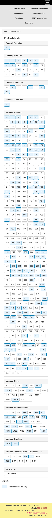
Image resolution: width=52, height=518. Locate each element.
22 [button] (13, 70)
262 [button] (37, 252)
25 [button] (24, 131)
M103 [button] (35, 426)
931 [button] (25, 354)
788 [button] (42, 336)
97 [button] (42, 168)
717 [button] (36, 322)
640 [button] (37, 294)
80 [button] (42, 159)
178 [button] (30, 215)
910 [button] (44, 345)
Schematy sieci (39, 13)
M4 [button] (30, 412)
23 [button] (19, 70)
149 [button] (12, 201)
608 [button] (31, 280)
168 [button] (36, 210)
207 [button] (31, 233)
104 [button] (41, 173)
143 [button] (24, 196)
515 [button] (25, 271)
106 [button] (12, 178)
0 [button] (6, 117)
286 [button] (31, 261)
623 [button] (13, 289)
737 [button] (42, 326)
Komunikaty (19, 13)
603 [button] (13, 280)
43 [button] (36, 140)
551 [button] (19, 275)
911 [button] (7, 350)
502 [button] (7, 271)
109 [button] (30, 178)
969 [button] (44, 359)
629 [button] (37, 289)
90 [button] (7, 168)
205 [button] (19, 233)
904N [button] (8, 400)
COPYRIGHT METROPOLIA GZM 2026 (22, 506)
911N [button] (22, 400)
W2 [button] (7, 105)
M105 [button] (8, 431)
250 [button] (37, 247)
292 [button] (13, 266)
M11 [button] (42, 412)
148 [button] (7, 201)
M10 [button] (36, 412)
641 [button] (43, 294)
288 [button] (43, 261)
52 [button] (7, 150)
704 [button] (37, 317)
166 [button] (24, 210)
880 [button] (25, 345)
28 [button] (42, 70)
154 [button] (41, 201)
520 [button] (31, 271)
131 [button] (7, 192)
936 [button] (43, 354)
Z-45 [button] (21, 461)
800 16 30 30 (42, 508)
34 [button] (13, 74)
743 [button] (24, 331)
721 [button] (7, 326)
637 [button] (19, 294)
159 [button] (30, 206)
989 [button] (37, 364)
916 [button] (18, 350)
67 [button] (19, 154)
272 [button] (37, 257)
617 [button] (30, 285)
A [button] (6, 87)
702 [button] (31, 317)
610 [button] (44, 280)
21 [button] (7, 70)
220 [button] (12, 238)
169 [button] (41, 210)
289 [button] (7, 266)
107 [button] (18, 178)
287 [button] (37, 261)
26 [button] (30, 70)
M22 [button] (19, 422)
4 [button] (24, 60)
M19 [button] (7, 422)
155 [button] (7, 206)
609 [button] (38, 280)
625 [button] (25, 289)
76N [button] (31, 386)
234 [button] (24, 243)
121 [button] (42, 182)
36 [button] (19, 74)
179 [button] (36, 215)
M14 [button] (19, 417)
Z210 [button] (7, 456)
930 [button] (19, 354)
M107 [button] (22, 431)
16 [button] (30, 65)
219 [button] (7, 238)
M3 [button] (24, 412)
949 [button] (13, 359)
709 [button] (18, 322)
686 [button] (43, 308)
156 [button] (12, 206)
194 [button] (41, 224)
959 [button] (32, 359)
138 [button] (7, 196)
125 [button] (12, 187)
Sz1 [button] (42, 368)
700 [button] (25, 317)
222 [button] (18, 238)
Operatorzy (29, 23)
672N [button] (36, 390)
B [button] (12, 87)
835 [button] (13, 345)
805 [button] (13, 340)
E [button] (30, 87)
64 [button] (7, 154)
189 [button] (12, 224)
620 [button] (42, 285)
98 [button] (7, 173)
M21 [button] (13, 422)
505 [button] (13, 271)
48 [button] (24, 145)
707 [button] (7, 322)
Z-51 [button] (27, 461)
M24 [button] (32, 422)
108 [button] (24, 178)
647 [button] (25, 299)
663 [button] (25, 303)
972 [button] (7, 364)
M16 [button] (31, 417)
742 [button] (18, 331)
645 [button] (13, 299)
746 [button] (42, 331)
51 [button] (42, 145)
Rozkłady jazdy (19, 8)
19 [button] (30, 127)
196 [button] (7, 229)
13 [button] (18, 65)
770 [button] (30, 336)
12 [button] (36, 122)
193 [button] (36, 224)
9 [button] (6, 65)
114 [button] (13, 182)
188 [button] (7, 224)
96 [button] (36, 168)
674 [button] (24, 308)
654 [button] (38, 299)
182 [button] (12, 219)
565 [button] (25, 275)
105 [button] (7, 178)
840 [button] (19, 345)
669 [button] (38, 303)
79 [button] (36, 159)
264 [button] (44, 252)
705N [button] (14, 395)
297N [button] (8, 390)
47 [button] (19, 145)
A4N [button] (29, 400)
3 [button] (18, 60)
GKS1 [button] (8, 444)
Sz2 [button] (7, 373)
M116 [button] (43, 431)
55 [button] (13, 150)
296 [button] (31, 266)
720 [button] (42, 322)
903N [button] (37, 395)
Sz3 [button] (12, 373)
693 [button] (38, 312)
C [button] (18, 87)
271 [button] (31, 257)
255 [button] (13, 252)
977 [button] (24, 364)
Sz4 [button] (18, 373)
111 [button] (42, 178)
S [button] (6, 48)
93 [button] (24, 168)
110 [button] (36, 178)
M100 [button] (14, 426)
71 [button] (36, 154)
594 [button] (37, 275)
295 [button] (25, 266)
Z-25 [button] (38, 456)
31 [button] (18, 136)
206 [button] (25, 233)
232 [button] (18, 243)
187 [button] (42, 219)
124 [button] (7, 187)
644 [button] (7, 299)
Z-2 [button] (19, 456)
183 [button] (18, 219)
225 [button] (36, 238)
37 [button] (7, 140)
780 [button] (36, 336)
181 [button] (7, 219)
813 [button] (32, 340)
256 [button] (19, 252)
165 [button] (18, 210)
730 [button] (24, 326)
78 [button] (30, 159)
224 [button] (30, 238)
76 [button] (24, 159)
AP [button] (7, 412)
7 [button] (41, 60)
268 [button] (13, 257)
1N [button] (7, 386)
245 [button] (19, 247)
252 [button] (43, 247)
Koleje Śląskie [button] (11, 474)
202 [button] (42, 229)
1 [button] (12, 117)
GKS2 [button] (15, 444)
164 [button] (12, 210)
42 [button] (30, 140)
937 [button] (7, 359)
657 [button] (13, 303)
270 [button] (25, 257)
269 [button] (19, 257)
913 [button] (12, 350)
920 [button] (24, 350)
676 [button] (30, 308)
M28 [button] (7, 426)
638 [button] (25, 294)
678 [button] (36, 308)
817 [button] (43, 340)
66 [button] (13, 154)
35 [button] (36, 136)
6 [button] (36, 60)
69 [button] (24, 154)
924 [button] (42, 350)
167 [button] (30, 210)
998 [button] (7, 368)
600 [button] (43, 275)
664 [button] (31, 303)
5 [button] (30, 60)
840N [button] (22, 395)
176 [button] (18, 215)
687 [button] (7, 312)
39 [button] (13, 140)
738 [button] (7, 331)
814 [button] (37, 340)
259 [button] (25, 252)
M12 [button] (7, 417)
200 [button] (30, 229)
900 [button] (32, 345)
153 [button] (36, 201)
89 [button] (42, 164)
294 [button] (19, 266)
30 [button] (7, 74)
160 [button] (36, 206)
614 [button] (12, 285)
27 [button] (36, 70)
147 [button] (42, 196)
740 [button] (12, 331)
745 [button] (36, 331)
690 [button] (25, 312)
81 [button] (7, 164)
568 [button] (31, 275)
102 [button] (30, 173)
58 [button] (30, 150)
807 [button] (19, 340)
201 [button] (36, 229)
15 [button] (24, 65)
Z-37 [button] (14, 461)
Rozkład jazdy (15, 31)
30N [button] (19, 386)
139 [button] (12, 196)
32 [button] (24, 136)
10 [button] (24, 122)
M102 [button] (28, 426)
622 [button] (7, 289)
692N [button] (44, 390)
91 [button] (13, 168)
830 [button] (7, 345)
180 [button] (41, 215)
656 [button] (7, 303)
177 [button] (24, 215)
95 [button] (30, 168)
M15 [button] (25, 417)
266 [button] (7, 257)
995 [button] (43, 364)
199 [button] (24, 229)
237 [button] (42, 243)
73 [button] (7, 159)
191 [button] (24, 224)
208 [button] (37, 233)
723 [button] (18, 326)
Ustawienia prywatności (36, 513)
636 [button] (13, 294)
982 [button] (30, 364)
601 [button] (7, 280)
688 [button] (13, 312)
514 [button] (19, 271)
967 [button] (38, 359)
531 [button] (43, 271)
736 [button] (36, 326)
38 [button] (24, 74)
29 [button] (7, 136)
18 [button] (24, 127)
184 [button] (24, 219)
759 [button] (24, 336)
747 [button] (7, 336)
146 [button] (36, 196)
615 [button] (18, 285)
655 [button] (44, 299)
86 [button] (24, 164)
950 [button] (19, 359)
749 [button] (18, 336)
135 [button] (30, 192)
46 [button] (36, 74)
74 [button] (13, 159)
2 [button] (12, 60)
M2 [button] (18, 412)
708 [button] (12, 322)
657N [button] (29, 390)
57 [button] (24, 150)
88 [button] (36, 164)
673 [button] (18, 308)
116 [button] (24, 182)
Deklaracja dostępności (38, 515)
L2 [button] (31, 368)
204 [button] (13, 233)
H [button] (7, 92)
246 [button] (25, 247)
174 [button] (13, 215)
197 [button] (12, 229)
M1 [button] (13, 412)
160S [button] (42, 206)
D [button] (24, 87)
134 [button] (24, 192)
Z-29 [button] (7, 461)
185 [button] (30, 219)
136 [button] (36, 192)
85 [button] (19, 164)
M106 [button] (15, 431)
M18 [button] (43, 417)
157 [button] (18, 206)
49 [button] (30, 145)
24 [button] (24, 70)
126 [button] (18, 187)
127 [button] (24, 187)
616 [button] (24, 285)
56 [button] (19, 150)
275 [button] (12, 261)
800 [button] (7, 340)
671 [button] (7, 308)
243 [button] (13, 247)
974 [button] (18, 364)
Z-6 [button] (25, 456)
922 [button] (36, 350)
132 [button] (12, 192)
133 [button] (18, 192)
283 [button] (24, 261)
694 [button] (44, 312)
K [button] (19, 368)
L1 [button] (25, 368)
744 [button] (30, 331)
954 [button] (25, 359)
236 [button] (36, 243)
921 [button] (30, 350)
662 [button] (19, 303)
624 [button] (19, 289)
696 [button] (13, 317)
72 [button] (42, 154)
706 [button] (43, 317)
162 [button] (7, 210)
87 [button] (30, 164)
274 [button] (7, 261)
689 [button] (19, 312)
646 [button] (19, 299)
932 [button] (31, 354)
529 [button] (37, 271)
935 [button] (37, 354)
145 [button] (30, 196)
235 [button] (30, 243)
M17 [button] (37, 417)
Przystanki (19, 18)
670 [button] (44, 303)
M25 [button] (39, 422)
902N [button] (29, 395)
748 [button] (12, 336)
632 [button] (43, 289)
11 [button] (12, 65)
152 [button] (30, 201)
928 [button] (13, 354)
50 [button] (36, 145)
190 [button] (18, 224)
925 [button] (7, 354)
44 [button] (42, 140)
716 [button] (30, 322)
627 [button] (31, 289)
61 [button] (42, 150)
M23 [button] (26, 422)
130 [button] (42, 187)
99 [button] (13, 173)
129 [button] (36, 187)
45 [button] (7, 145)
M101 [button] (21, 426)
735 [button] (30, 326)
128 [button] (30, 187)
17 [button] (36, 65)
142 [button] (18, 196)
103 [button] (36, 173)
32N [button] (25, 386)
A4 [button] (13, 368)
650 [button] (32, 299)
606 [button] (25, 280)
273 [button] (43, 257)
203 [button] (7, 233)
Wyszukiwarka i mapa (39, 8)
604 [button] (19, 280)
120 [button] (36, 182)
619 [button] (36, 285)
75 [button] (19, 159)
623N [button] (22, 390)
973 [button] (12, 364)
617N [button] (15, 390)
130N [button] (38, 386)
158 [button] (24, 206)
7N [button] (13, 386)
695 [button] (7, 317)
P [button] (36, 368)
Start (5, 31)
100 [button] (18, 173)
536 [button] (7, 275)
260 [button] (31, 252)
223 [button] (24, 238)
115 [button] (18, 182)
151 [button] (24, 201)
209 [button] (43, 233)
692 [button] (32, 312)
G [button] (41, 87)
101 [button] (24, 173)
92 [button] (19, 168)
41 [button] (30, 74)
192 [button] (30, 224)
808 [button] (25, 340)
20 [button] (42, 65)
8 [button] (12, 122)
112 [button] (7, 182)
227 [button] (42, 238)
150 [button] (18, 201)
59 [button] (36, 150)
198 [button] (18, 229)
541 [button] (13, 275)
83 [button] (13, 164)
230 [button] (7, 243)
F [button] (36, 87)
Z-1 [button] (14, 456)
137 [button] (42, 192)
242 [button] (7, 247)
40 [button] (19, 140)
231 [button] (13, 243)
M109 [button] (36, 431)
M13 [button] (13, 417)
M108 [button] (29, 431)
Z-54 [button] (34, 461)
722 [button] (12, 326)
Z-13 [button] (31, 456)
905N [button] (15, 400)
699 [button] (19, 317)
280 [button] (18, 261)
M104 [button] (42, 426)
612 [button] (7, 285)
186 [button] (36, 219)
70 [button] (30, 154)
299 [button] (43, 266)
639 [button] (31, 294)
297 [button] (37, 266)
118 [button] (30, 182)
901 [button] (38, 345)
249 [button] (31, 247)
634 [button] (7, 294)
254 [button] (7, 252)
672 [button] (12, 308)
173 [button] (7, 215)
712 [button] (25, 322)
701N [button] (7, 395)
